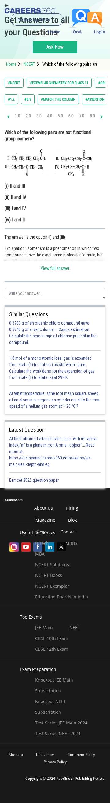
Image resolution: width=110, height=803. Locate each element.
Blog (72, 520)
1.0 (17, 115)
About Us (43, 508)
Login (99, 32)
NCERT (29, 64)
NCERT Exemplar (52, 586)
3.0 (39, 115)
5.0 (60, 115)
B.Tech (42, 543)
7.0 (81, 115)
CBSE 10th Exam (51, 638)
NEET (74, 627)
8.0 (92, 115)
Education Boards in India (61, 597)
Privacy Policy (55, 761)
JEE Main (44, 627)
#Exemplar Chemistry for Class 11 (59, 83)
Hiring (72, 508)
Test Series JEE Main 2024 (61, 723)
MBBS (71, 543)
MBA (40, 554)
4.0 (49, 115)
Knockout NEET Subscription (50, 706)
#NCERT (14, 83)
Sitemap (16, 754)
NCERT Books (48, 575)
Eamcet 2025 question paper (34, 480)
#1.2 (11, 99)
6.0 (71, 115)
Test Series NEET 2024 (57, 733)
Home (54, 32)
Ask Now (55, 47)
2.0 (28, 115)
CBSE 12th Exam (51, 649)
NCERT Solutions (52, 564)
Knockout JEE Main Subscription (54, 685)
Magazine (45, 520)
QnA (77, 32)
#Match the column (58, 99)
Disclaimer (45, 754)
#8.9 (27, 99)
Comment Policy (81, 754)
